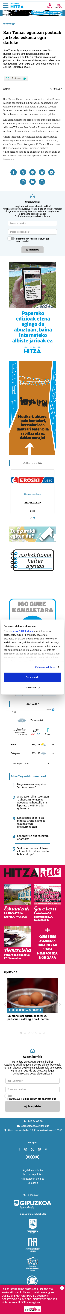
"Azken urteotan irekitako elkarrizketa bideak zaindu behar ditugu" (33, 851)
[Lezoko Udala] (33, 1264)
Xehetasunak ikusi (45, 667)
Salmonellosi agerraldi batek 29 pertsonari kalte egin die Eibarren (28, 1017)
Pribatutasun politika (32, 1178)
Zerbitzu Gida (32, 462)
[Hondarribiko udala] (32, 1245)
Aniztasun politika (33, 1174)
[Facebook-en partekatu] (13, 172)
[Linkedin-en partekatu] (32, 182)
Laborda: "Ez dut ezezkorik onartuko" (33, 837)
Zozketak (47, 941)
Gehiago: (17, 763)
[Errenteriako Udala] (32, 1226)
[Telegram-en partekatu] (51, 172)
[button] (37, 763)
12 (57, 89)
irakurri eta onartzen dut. (32, 239)
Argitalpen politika (32, 1170)
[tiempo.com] (53, 709)
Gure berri (47, 936)
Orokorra (9, 24)
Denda (47, 949)
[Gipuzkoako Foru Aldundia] (32, 1207)
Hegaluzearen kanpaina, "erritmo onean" (31, 786)
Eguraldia (32, 703)
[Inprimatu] (42, 182)
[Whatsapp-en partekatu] (23, 182)
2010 (52, 89)
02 (60, 89)
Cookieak (32, 1182)
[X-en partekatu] (23, 172)
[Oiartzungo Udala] (32, 1283)
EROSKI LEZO (32, 502)
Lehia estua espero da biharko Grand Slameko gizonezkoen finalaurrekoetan (31, 822)
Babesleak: (33, 1195)
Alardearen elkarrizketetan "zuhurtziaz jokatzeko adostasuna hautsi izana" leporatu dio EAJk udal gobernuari (33, 802)
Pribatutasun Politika (27, 238)
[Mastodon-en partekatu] (32, 172)
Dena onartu (32, 677)
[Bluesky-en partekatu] (42, 172)
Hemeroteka (47, 953)
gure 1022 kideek (23, 631)
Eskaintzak (47, 945)
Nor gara (47, 957)
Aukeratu (31, 687)
